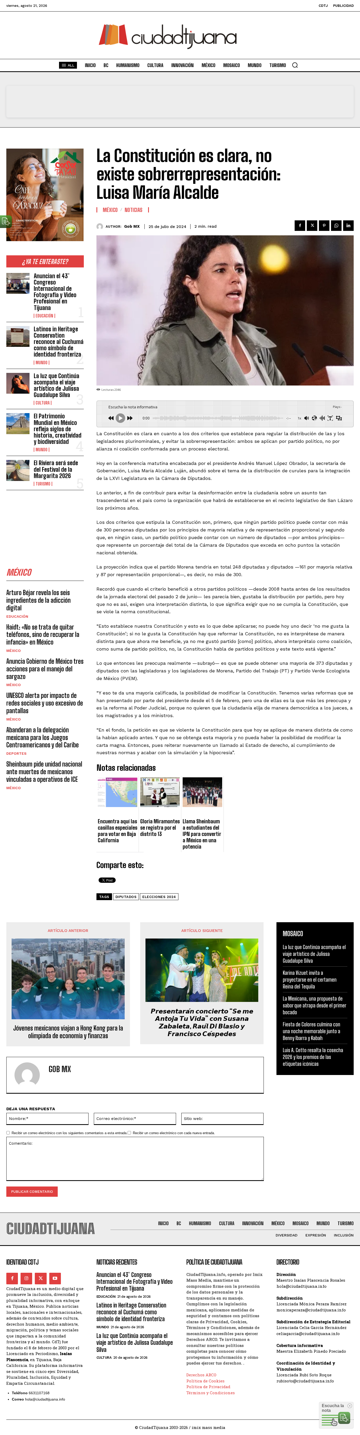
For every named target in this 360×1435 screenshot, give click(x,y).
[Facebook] (300, 225)
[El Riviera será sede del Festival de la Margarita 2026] (18, 470)
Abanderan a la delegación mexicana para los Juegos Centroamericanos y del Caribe (42, 737)
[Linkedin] (348, 225)
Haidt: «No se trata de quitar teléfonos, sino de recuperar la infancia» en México (42, 634)
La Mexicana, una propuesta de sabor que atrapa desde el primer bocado (314, 1005)
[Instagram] (26, 1278)
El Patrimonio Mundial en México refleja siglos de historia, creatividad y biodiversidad (57, 429)
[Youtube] (55, 1278)
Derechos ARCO (201, 1374)
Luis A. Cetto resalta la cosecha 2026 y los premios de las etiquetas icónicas (313, 1057)
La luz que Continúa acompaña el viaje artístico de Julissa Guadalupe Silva (56, 385)
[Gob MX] (101, 226)
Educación (44, 316)
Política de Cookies (205, 1380)
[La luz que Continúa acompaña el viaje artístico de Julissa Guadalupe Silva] (18, 383)
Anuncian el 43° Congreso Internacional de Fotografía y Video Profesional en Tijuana (55, 291)
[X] (312, 225)
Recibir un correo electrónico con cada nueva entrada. (174, 1133)
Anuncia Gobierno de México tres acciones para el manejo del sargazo (45, 668)
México (13, 650)
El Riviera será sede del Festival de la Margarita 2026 (56, 469)
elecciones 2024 (159, 897)
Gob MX (132, 226)
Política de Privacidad (208, 1386)
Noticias (134, 209)
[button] (295, 65)
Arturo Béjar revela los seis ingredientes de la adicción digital (38, 600)
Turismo (43, 484)
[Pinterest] (324, 225)
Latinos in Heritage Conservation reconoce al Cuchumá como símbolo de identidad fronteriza (59, 342)
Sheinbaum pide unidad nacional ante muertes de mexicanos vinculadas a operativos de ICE (44, 771)
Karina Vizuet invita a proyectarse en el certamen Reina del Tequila (310, 980)
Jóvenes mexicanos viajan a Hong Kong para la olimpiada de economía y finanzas (68, 1032)
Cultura (43, 403)
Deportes (16, 753)
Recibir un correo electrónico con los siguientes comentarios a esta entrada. (70, 1133)
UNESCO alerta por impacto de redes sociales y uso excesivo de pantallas (44, 703)
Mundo (41, 363)
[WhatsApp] (336, 225)
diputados (126, 897)
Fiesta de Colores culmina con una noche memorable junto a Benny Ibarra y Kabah (311, 1031)
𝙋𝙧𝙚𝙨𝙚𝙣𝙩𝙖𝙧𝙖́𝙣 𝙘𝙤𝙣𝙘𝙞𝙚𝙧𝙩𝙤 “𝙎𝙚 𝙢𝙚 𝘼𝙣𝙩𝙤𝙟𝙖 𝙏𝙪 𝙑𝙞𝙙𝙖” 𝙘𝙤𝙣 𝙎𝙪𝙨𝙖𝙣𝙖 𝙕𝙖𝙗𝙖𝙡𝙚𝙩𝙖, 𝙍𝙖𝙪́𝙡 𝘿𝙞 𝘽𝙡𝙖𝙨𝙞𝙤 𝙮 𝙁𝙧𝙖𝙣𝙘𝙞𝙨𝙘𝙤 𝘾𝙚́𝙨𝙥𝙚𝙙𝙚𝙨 (202, 1022)
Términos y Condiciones (210, 1392)
